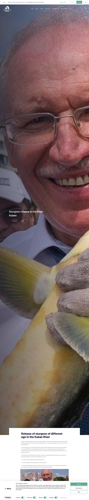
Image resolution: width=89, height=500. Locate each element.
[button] (63, 2)
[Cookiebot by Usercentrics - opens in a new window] (8, 498)
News (23, 220)
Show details (63, 497)
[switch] (35, 498)
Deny (79, 492)
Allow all (79, 484)
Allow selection (79, 488)
